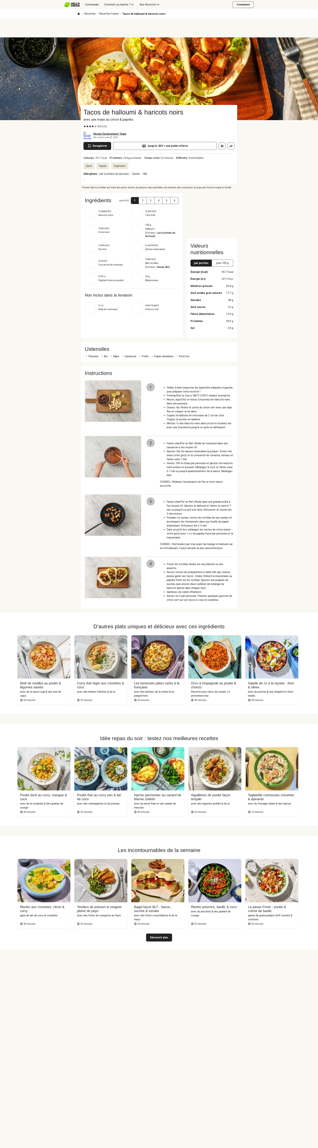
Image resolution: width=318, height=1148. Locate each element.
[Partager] (231, 145)
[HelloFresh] (72, 4)
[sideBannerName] (212, 213)
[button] (135, 200)
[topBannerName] (159, 28)
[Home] (79, 14)
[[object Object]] (222, 145)
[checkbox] (84, 126)
